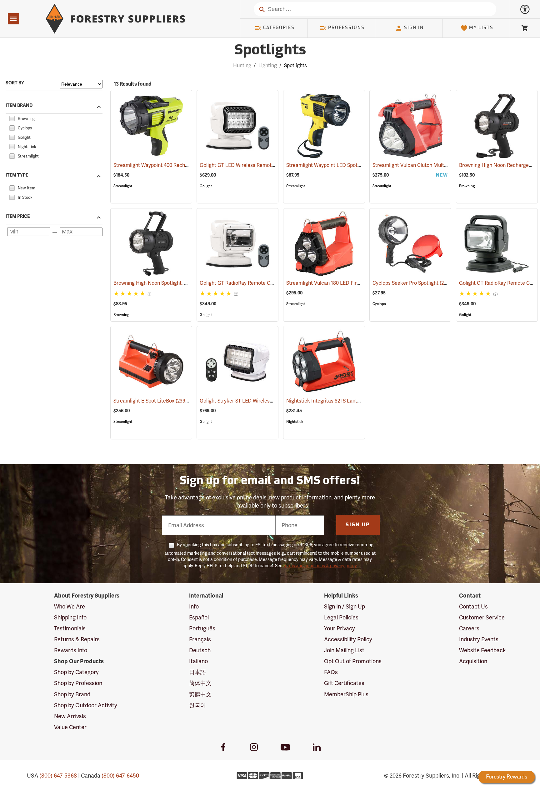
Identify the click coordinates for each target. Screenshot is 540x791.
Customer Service (482, 617)
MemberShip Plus (346, 694)
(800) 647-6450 (120, 775)
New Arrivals (70, 716)
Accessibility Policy (348, 639)
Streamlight (122, 185)
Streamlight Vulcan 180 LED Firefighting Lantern (348, 283)
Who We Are (69, 606)
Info (194, 606)
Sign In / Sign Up (344, 606)
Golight (206, 185)
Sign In (414, 28)
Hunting (242, 65)
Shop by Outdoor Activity (85, 705)
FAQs (331, 672)
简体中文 (200, 683)
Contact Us (473, 606)
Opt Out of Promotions (353, 661)
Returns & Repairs (77, 639)
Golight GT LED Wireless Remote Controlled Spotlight (268, 165)
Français (200, 639)
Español (199, 617)
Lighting (267, 65)
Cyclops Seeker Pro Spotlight (412, 283)
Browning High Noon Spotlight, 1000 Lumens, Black (178, 283)
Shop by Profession (78, 683)
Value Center (70, 727)
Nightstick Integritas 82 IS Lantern (333, 401)
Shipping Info (70, 617)
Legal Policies (341, 617)
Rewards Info (70, 650)
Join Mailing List (344, 650)
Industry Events (478, 639)
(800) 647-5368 (58, 775)
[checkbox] (12, 117)
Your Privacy (339, 628)
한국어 (197, 705)
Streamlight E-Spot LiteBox (151, 401)
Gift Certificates (344, 683)
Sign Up (358, 525)
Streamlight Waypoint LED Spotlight (334, 165)
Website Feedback (482, 650)
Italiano (198, 661)
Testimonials (70, 628)
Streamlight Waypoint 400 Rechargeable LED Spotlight (182, 165)
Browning (467, 185)
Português (202, 628)
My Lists (481, 28)
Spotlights (270, 51)
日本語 (197, 672)
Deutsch (200, 650)
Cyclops (379, 303)
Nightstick (294, 421)
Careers (469, 628)
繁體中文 (200, 694)
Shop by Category (76, 672)
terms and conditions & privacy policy (320, 565)
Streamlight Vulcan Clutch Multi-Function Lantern (436, 165)
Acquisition (473, 661)
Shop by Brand (72, 694)
